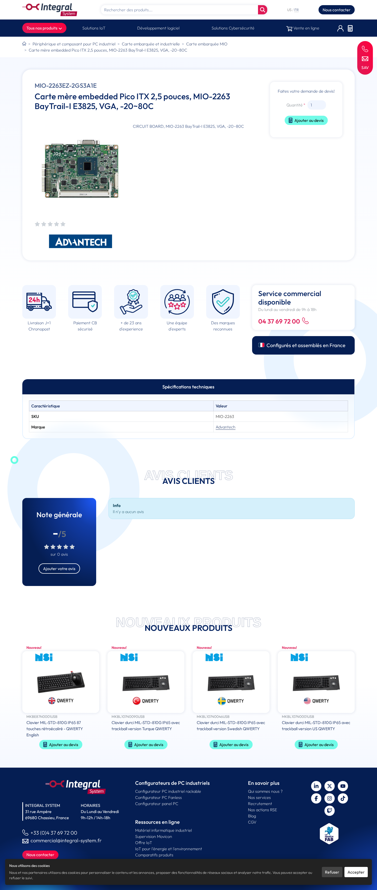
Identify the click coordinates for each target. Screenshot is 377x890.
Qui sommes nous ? (265, 791)
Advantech (225, 426)
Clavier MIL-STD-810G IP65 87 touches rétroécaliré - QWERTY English (54, 728)
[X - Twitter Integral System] (329, 786)
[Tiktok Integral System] (343, 798)
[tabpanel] (188, 416)
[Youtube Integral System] (343, 786)
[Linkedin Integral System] (316, 786)
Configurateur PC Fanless (158, 797)
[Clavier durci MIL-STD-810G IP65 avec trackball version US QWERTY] (316, 682)
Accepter (356, 872)
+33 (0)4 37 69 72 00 (54, 832)
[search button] (262, 9)
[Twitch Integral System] (329, 811)
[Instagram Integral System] (329, 798)
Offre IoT (143, 842)
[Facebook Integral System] (316, 798)
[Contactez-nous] (365, 58)
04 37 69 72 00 (279, 321)
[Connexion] (340, 28)
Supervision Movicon (153, 836)
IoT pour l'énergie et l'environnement (168, 848)
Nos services (259, 797)
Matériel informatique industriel (163, 830)
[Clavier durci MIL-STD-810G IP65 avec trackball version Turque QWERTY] (145, 682)
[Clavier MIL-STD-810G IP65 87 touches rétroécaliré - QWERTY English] (60, 682)
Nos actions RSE (262, 809)
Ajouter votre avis (59, 568)
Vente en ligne (305, 28)
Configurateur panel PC (156, 803)
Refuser (332, 872)
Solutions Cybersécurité (233, 28)
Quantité (294, 104)
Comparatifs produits (154, 854)
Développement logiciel (158, 28)
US (289, 9)
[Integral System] (49, 9)
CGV (252, 822)
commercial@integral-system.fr (66, 840)
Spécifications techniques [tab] (188, 387)
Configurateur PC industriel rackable (168, 791)
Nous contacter (337, 9)
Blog (252, 815)
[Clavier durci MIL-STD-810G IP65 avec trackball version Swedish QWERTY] (231, 682)
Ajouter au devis (309, 120)
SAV (365, 67)
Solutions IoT (93, 28)
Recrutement (260, 803)
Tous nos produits (42, 28)
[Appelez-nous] (365, 48)
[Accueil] (24, 43)
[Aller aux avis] (50, 224)
